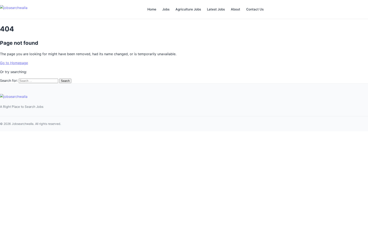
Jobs (166, 9)
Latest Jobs (216, 9)
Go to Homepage (14, 63)
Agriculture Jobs (188, 9)
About (235, 9)
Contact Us (255, 9)
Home (151, 9)
